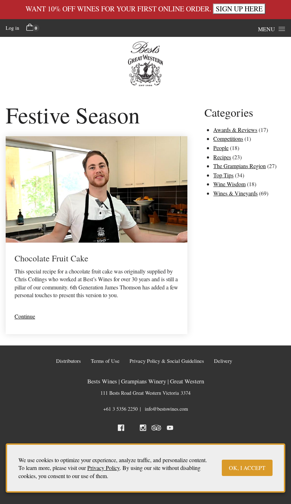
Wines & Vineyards (235, 193)
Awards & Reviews (235, 129)
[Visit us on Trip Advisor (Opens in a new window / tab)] (156, 428)
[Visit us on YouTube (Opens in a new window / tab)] (170, 428)
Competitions (228, 138)
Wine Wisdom (229, 184)
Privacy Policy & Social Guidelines (167, 361)
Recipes (222, 157)
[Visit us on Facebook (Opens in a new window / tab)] (121, 428)
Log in (12, 27)
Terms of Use (105, 361)
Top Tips (223, 175)
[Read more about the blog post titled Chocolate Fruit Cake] (96, 235)
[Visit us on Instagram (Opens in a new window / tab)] (143, 428)
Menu (266, 29)
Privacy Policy (103, 467)
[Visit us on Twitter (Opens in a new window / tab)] (132, 428)
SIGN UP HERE (239, 8)
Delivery (223, 361)
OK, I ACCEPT (247, 467)
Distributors (68, 361)
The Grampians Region (239, 166)
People (221, 147)
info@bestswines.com (166, 408)
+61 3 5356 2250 (120, 408)
